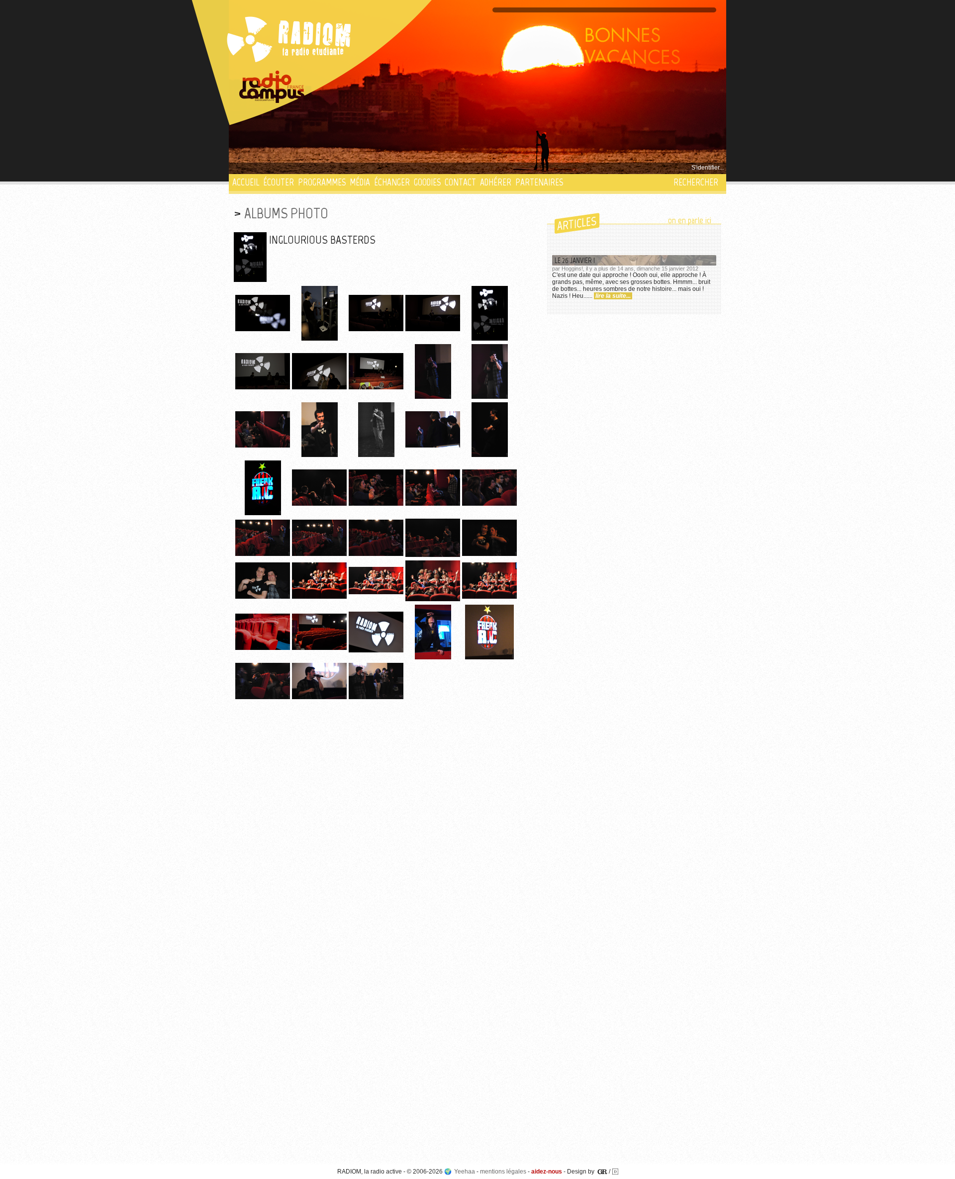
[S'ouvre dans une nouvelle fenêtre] (272, 87)
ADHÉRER (495, 182)
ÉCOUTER (278, 182)
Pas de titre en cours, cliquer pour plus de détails (299, 167)
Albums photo (286, 213)
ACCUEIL (245, 182)
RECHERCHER (695, 182)
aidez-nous (546, 1171)
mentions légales (503, 1171)
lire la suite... (613, 295)
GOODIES (427, 182)
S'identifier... (707, 167)
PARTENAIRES (539, 182)
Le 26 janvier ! (575, 260)
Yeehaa (464, 1171)
